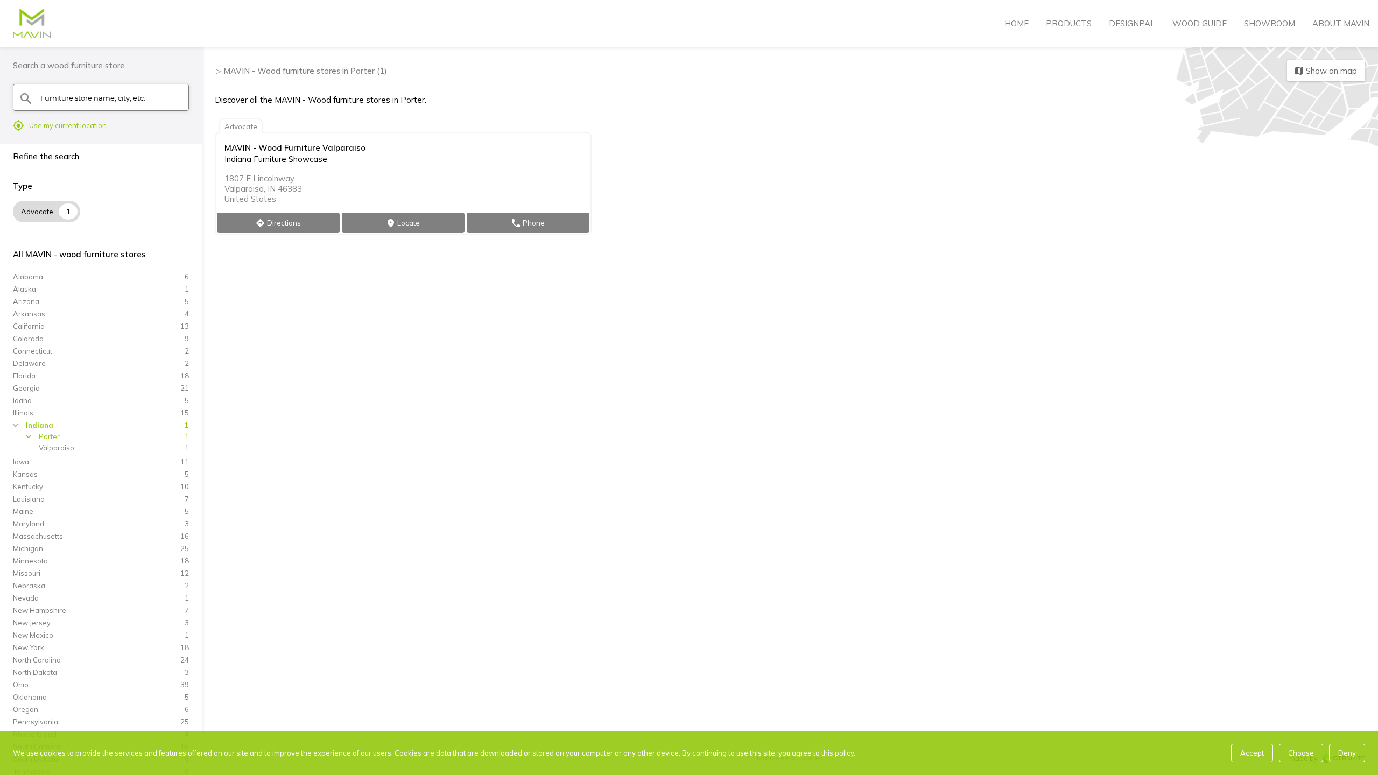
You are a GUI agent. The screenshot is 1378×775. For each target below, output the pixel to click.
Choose (1301, 753)
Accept (1252, 753)
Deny (1347, 753)
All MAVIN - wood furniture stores (79, 254)
